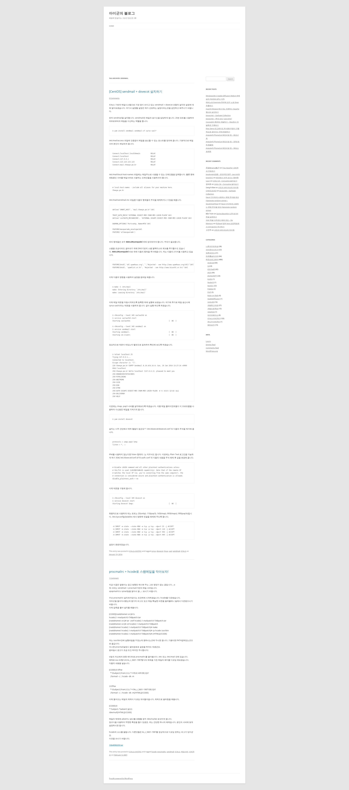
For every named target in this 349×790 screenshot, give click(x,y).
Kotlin (209, 279)
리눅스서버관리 (135, 551)
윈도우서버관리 (213, 321)
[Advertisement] (174, 53)
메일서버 (184, 751)
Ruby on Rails (212, 295)
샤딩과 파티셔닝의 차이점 (228, 187)
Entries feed (210, 344)
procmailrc (161, 751)
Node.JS (210, 282)
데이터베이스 (212, 315)
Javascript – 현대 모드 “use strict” (219, 118)
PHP (209, 292)
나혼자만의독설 (212, 246)
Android (210, 263)
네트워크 (211, 312)
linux (166, 551)
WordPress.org (212, 351)
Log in (208, 341)
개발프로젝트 (212, 308)
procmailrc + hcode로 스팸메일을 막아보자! (139, 571)
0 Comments (114, 98)
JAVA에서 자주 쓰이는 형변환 (227, 177)
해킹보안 (211, 325)
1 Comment (114, 578)
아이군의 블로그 (122, 13)
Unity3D (210, 302)
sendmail (176, 551)
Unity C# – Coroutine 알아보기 (225, 181)
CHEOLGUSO (211, 190)
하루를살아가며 (212, 256)
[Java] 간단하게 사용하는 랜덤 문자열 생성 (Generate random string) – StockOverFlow (222, 200)
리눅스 (183, 551)
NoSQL (210, 285)
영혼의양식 (210, 253)
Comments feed (212, 348)
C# (208, 266)
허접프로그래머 (212, 259)
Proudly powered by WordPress (121, 778)
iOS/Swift (211, 269)
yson (208, 181)
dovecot (160, 551)
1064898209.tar (116, 745)
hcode (154, 751)
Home (111, 26)
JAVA (209, 272)
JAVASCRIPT (212, 276)
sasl (170, 551)
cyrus (153, 551)
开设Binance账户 (212, 168)
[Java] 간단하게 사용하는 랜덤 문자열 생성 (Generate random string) (222, 207)
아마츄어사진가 (212, 249)
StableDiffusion (213, 299)
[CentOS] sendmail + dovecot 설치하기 (135, 91)
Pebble (210, 289)
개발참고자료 (212, 305)
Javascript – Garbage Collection (218, 115)
